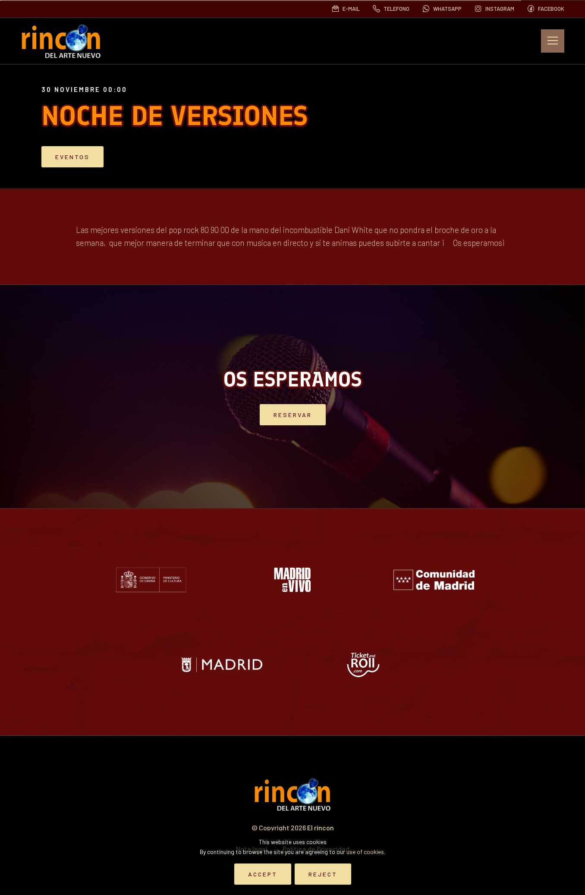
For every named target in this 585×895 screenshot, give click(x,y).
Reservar (293, 414)
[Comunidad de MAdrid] (434, 579)
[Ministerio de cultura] (151, 579)
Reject (322, 874)
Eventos (72, 156)
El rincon (320, 827)
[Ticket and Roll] (363, 664)
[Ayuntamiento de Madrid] (221, 664)
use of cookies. (365, 851)
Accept (262, 874)
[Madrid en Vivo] (292, 579)
